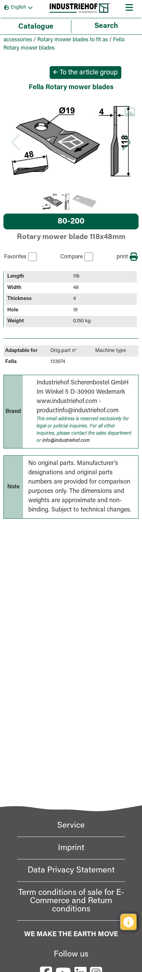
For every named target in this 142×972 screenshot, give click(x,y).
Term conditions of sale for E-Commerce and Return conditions (71, 901)
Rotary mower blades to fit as (72, 40)
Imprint (71, 848)
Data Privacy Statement (71, 870)
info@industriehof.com (66, 440)
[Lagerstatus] (128, 922)
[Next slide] (126, 142)
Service (71, 825)
